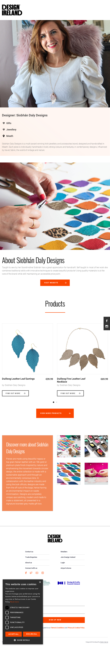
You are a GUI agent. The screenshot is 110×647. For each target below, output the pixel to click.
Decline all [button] (31, 634)
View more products (51, 413)
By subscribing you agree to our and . (57, 628)
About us (28, 563)
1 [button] (53, 402)
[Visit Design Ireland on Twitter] (31, 573)
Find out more (13, 393)
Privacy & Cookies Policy (76, 628)
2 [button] (56, 402)
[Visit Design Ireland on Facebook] (107, 320)
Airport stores (66, 568)
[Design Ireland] (12, 10)
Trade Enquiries (31, 557)
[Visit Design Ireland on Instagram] (107, 326)
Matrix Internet (104, 642)
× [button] (40, 582)
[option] (27, 357)
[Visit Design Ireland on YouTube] (37, 573)
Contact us (29, 552)
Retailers (64, 552)
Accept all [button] (13, 634)
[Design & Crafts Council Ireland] (69, 583)
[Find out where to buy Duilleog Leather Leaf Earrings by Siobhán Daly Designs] (27, 348)
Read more (14, 602)
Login (63, 563)
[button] (22, 640)
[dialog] (23, 611)
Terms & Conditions (57, 628)
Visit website (51, 283)
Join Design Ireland (68, 557)
